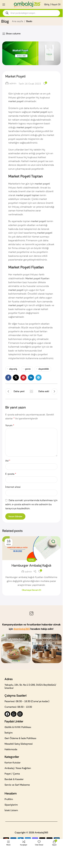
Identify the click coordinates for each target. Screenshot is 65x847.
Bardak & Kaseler (14, 779)
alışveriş (13, 369)
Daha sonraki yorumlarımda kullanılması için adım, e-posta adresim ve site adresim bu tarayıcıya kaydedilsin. (31, 504)
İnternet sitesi (13, 487)
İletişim (9, 732)
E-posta (10, 473)
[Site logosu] (27, 4)
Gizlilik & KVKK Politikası (18, 727)
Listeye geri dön (31, 391)
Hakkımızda (11, 749)
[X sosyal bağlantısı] (16, 378)
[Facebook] (7, 714)
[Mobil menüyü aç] (4, 5)
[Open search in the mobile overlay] (31, 13)
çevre (28, 369)
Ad (7, 460)
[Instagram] (20, 714)
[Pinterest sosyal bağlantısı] (23, 378)
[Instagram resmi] (16, 648)
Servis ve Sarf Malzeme (17, 784)
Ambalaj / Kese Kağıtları (18, 768)
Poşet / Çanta (12, 773)
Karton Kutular (13, 762)
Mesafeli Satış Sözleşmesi (19, 743)
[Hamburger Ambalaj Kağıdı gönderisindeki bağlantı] (31, 548)
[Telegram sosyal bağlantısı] (39, 378)
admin (12, 83)
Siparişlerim (11, 804)
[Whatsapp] (13, 714)
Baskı (29, 21)
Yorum (9, 425)
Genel (31, 560)
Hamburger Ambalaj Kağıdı (31, 565)
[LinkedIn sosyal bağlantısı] (31, 378)
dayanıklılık (43, 369)
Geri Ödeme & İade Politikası (20, 738)
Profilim (9, 799)
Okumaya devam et (31, 590)
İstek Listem (11, 810)
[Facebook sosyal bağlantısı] (8, 378)
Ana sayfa (17, 21)
